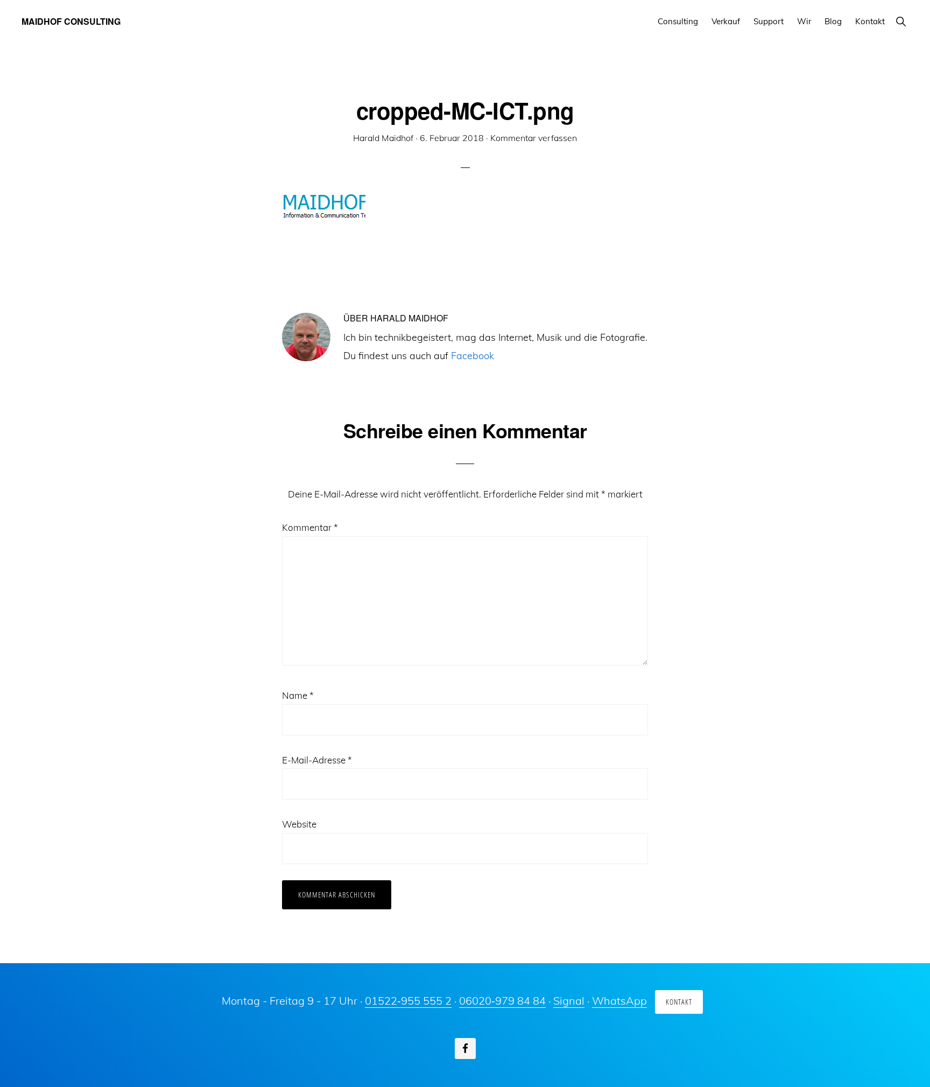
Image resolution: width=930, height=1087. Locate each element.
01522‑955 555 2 (408, 1000)
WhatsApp (619, 1000)
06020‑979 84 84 (502, 1000)
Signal (568, 1000)
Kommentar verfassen (533, 137)
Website (299, 824)
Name (298, 695)
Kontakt (679, 1002)
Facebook (472, 355)
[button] (900, 21)
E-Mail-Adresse (317, 760)
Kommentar (310, 527)
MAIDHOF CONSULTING (71, 21)
